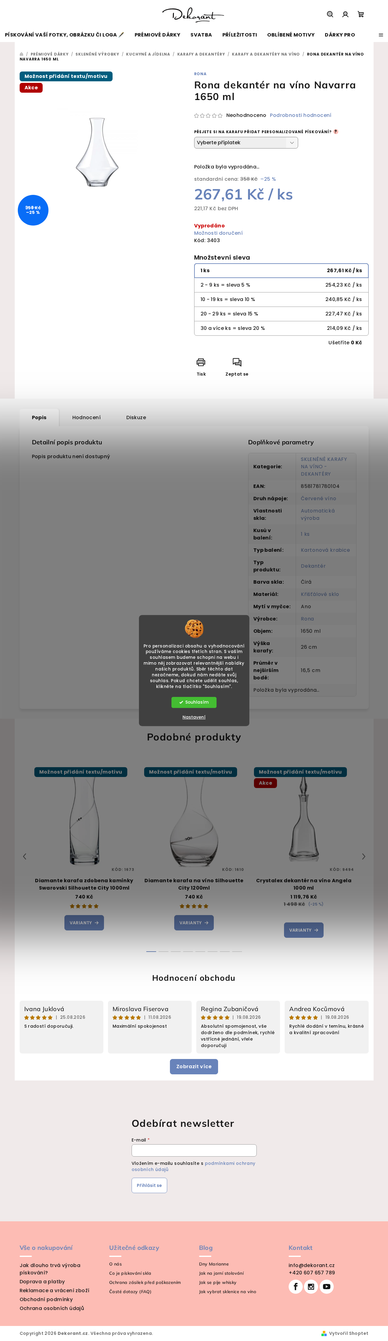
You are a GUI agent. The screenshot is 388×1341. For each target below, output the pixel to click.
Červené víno (318, 498)
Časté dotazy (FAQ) (130, 1291)
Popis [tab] (39, 417)
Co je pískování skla (130, 1273)
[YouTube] (327, 1287)
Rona (200, 73)
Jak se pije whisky (218, 1282)
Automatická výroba (318, 514)
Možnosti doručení (218, 233)
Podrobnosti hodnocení (300, 115)
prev (24, 856)
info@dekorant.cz (312, 1265)
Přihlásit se (149, 1185)
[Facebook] (296, 1287)
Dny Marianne (214, 1264)
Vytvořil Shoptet (348, 1333)
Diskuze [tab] (136, 417)
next (364, 856)
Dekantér (313, 566)
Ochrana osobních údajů (52, 1308)
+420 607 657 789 (312, 1272)
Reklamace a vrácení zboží (55, 1290)
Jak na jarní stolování (221, 1273)
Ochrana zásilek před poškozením (145, 1282)
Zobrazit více (194, 1066)
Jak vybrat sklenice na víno (227, 1291)
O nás (115, 1264)
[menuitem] (64, 35)
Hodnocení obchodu (194, 978)
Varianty (81, 923)
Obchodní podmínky (46, 1299)
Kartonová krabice (325, 550)
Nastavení (194, 717)
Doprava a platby (42, 1281)
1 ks (305, 534)
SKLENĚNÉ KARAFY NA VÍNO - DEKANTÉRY (324, 466)
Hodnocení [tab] (86, 417)
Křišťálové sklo (320, 594)
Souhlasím (197, 702)
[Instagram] (311, 1287)
